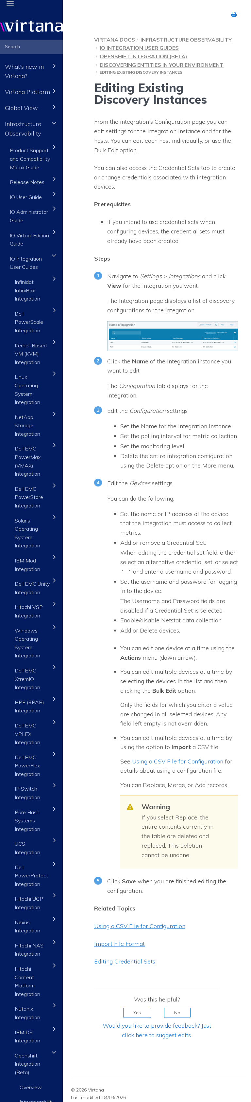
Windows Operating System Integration (27, 643)
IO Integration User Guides (26, 262)
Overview (31, 1087)
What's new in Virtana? (24, 71)
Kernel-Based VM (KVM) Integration (31, 353)
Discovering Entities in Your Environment (162, 65)
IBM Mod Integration (27, 564)
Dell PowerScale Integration (29, 322)
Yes (137, 1013)
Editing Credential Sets (124, 961)
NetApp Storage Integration (27, 425)
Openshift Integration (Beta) (27, 1063)
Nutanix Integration (27, 1012)
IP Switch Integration (27, 792)
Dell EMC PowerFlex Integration (27, 765)
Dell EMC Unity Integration (32, 588)
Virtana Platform (27, 92)
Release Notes (27, 182)
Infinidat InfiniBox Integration (27, 290)
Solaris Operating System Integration (27, 533)
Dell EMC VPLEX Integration (27, 733)
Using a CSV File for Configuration (177, 761)
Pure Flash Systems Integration (27, 820)
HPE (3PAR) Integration (29, 706)
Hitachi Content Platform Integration (27, 981)
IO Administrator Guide (29, 216)
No (177, 1013)
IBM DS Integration (27, 1036)
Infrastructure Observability (23, 128)
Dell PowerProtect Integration (31, 875)
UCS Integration (27, 847)
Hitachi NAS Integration (29, 949)
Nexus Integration (27, 926)
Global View (21, 108)
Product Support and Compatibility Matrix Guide (30, 158)
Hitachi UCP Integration (29, 902)
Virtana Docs (114, 39)
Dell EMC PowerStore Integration (29, 497)
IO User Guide (26, 197)
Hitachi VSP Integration (29, 611)
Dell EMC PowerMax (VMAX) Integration (28, 461)
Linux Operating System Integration (27, 389)
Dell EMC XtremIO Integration (27, 678)
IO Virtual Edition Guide (29, 239)
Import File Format (119, 943)
